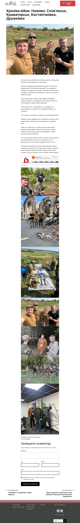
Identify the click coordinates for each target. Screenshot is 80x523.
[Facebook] (58, 510)
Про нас (29, 2)
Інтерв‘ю (28, 439)
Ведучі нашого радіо (19, 507)
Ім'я (22, 461)
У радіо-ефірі (30, 507)
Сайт (22, 469)
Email (43, 461)
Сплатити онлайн (25, 5)
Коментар (24, 450)
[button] (67, 3)
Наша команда (36, 5)
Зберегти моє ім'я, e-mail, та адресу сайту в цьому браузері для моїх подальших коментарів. (39, 478)
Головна (22, 2)
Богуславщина (38, 2)
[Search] (64, 520)
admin (39, 437)
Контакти (47, 2)
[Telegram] (61, 510)
